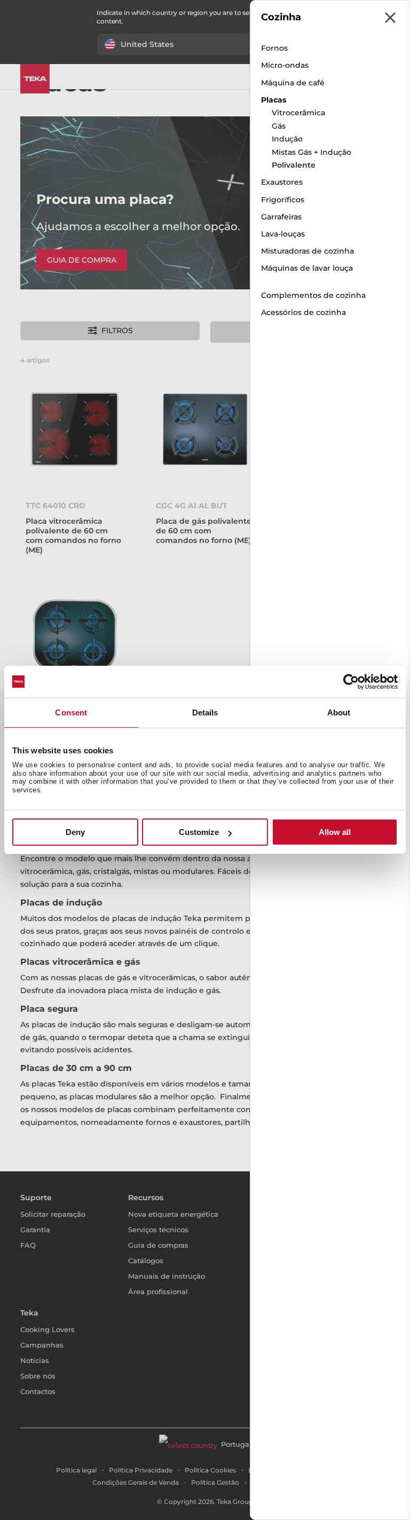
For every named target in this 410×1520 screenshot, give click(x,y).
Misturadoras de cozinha (307, 251)
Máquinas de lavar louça (307, 268)
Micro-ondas (285, 65)
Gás (279, 126)
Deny (75, 832)
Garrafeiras (281, 216)
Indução (287, 139)
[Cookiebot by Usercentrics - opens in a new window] (351, 682)
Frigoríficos (282, 199)
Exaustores (282, 182)
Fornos (274, 48)
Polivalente (294, 165)
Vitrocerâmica (298, 112)
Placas (273, 100)
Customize (199, 832)
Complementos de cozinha (313, 295)
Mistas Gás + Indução (311, 152)
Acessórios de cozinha (303, 312)
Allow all (335, 832)
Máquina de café (293, 82)
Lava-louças (283, 234)
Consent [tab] (71, 712)
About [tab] (339, 712)
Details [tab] (205, 712)
